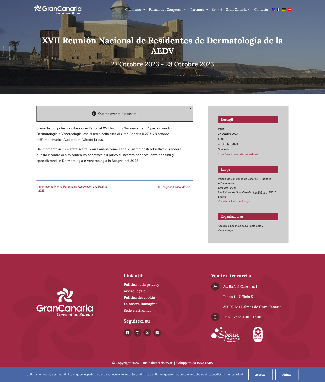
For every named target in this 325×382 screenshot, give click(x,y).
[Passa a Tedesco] (284, 9)
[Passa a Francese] (278, 9)
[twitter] (147, 333)
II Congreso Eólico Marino (174, 187)
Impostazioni (235, 374)
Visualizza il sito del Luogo (234, 201)
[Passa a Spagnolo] (289, 9)
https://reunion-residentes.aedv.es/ (238, 154)
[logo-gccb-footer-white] (64, 289)
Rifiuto (287, 374)
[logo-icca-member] (258, 328)
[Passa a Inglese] (273, 9)
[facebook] (128, 333)
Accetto (260, 374)
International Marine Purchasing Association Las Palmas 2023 (73, 188)
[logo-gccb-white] (57, 6)
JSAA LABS (205, 363)
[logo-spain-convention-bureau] (225, 328)
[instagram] (137, 333)
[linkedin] (157, 333)
